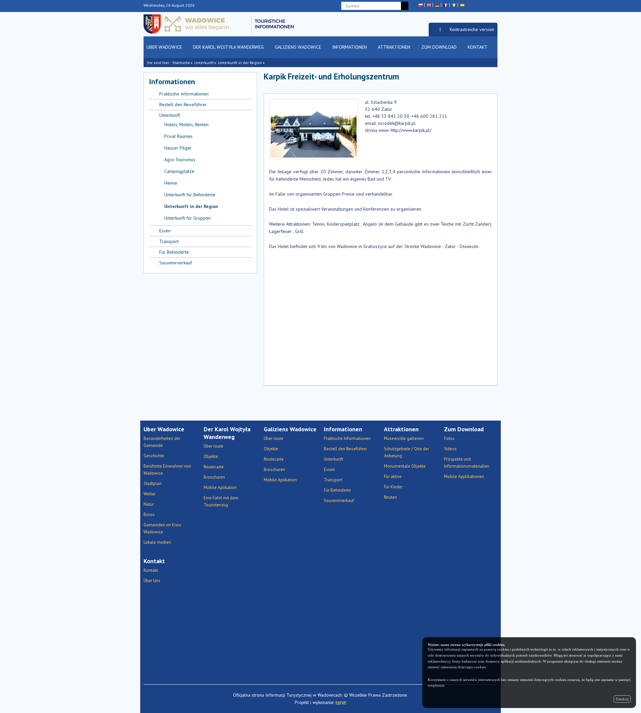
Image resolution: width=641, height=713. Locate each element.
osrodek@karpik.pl (397, 123)
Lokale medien (157, 542)
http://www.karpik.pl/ (411, 130)
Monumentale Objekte (405, 466)
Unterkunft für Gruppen (187, 218)
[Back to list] (474, 79)
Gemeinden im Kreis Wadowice (162, 528)
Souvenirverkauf (175, 263)
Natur (149, 504)
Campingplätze (179, 171)
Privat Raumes (178, 136)
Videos (450, 449)
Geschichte (154, 456)
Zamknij (622, 699)
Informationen (350, 47)
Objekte (211, 456)
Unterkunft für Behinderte (189, 195)
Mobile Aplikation (220, 487)
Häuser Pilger (178, 148)
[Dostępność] (434, 29)
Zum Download (439, 47)
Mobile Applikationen (464, 476)
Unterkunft (204, 62)
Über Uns (152, 580)
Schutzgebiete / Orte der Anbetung (406, 452)
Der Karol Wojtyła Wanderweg (229, 47)
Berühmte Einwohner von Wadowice (167, 469)
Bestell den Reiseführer (183, 104)
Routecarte (214, 467)
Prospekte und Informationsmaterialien (466, 462)
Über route (213, 446)
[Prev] (483, 79)
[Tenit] (341, 702)
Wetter (150, 494)
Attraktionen (395, 47)
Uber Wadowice (165, 47)
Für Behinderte (174, 252)
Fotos (449, 438)
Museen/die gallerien (404, 438)
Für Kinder (393, 487)
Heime (170, 183)
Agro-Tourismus (179, 160)
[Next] (492, 79)
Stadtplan (153, 483)
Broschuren (214, 477)
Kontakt (478, 47)
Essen (165, 231)
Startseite (181, 62)
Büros (149, 514)
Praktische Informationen (184, 94)
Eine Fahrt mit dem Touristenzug (221, 501)
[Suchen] (404, 6)
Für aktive (393, 476)
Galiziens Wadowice (299, 47)
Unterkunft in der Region (240, 62)
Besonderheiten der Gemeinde (162, 442)
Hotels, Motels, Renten (186, 125)
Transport (169, 241)
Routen (390, 497)
